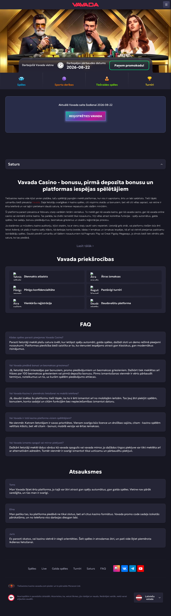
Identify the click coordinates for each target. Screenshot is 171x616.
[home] (85, 5)
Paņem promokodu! (129, 65)
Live (44, 568)
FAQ (103, 568)
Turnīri (77, 568)
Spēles (32, 568)
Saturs (91, 568)
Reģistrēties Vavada (85, 116)
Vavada (36, 202)
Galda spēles (60, 568)
